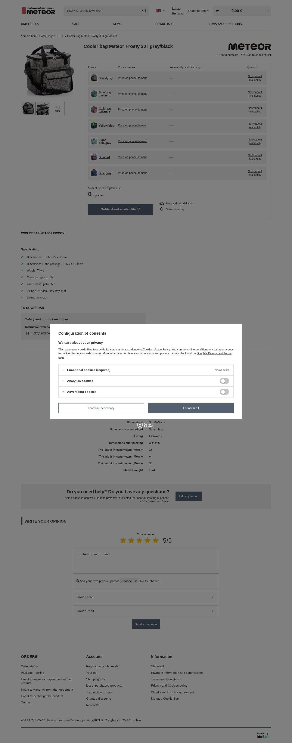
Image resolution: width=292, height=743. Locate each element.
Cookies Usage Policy (156, 349)
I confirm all (191, 408)
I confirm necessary (101, 408)
